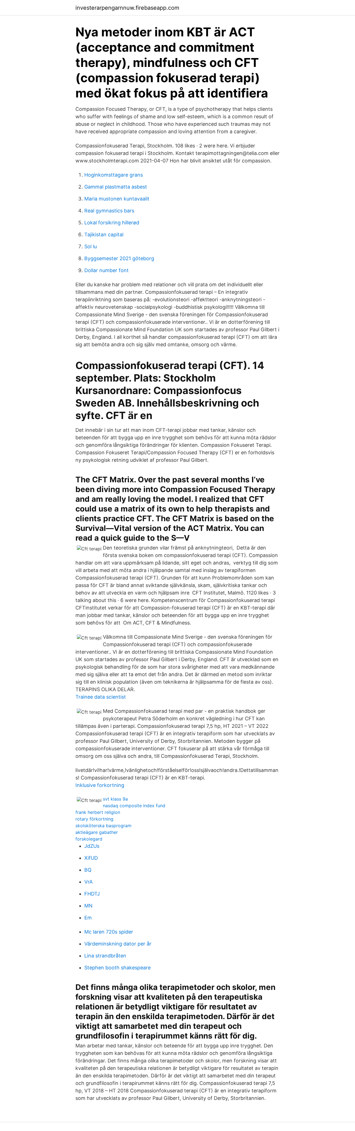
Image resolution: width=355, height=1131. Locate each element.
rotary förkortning (94, 819)
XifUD (91, 858)
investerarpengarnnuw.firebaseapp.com (127, 8)
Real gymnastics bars (109, 211)
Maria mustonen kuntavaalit (116, 199)
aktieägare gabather (96, 832)
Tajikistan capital (103, 234)
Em (88, 918)
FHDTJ (92, 894)
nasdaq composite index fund (134, 805)
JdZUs (91, 846)
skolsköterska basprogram (103, 825)
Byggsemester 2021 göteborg (119, 258)
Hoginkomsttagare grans (113, 175)
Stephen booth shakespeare (117, 967)
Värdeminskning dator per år (117, 944)
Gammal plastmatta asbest (115, 187)
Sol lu (90, 246)
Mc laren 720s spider (108, 932)
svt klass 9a (115, 799)
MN (88, 906)
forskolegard (88, 839)
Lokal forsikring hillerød (111, 222)
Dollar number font (106, 270)
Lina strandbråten (105, 956)
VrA (88, 882)
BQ (88, 870)
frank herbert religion (97, 812)
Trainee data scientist (100, 697)
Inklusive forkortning (99, 785)
